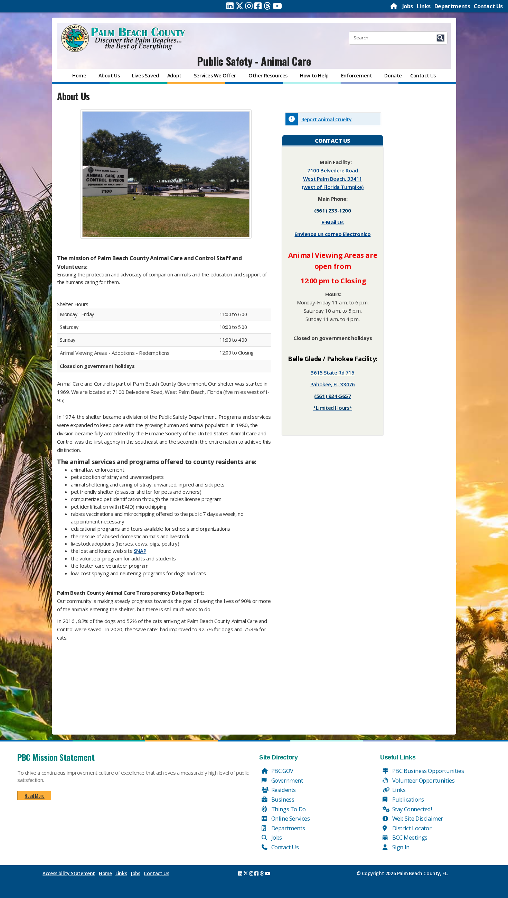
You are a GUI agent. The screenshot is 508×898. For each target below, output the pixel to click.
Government (286, 780)
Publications (407, 799)
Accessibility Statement (69, 873)
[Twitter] (239, 5)
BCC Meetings (409, 837)
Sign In (400, 847)
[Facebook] (258, 5)
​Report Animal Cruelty (326, 119)
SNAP (140, 550)
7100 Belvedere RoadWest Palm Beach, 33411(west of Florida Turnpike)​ (333, 178)
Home (105, 873)
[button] (440, 38)
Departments (452, 6)
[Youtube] (277, 5)
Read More (34, 795)
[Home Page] (394, 6)
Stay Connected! (411, 809)
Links (424, 6)
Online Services (290, 818)
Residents (283, 790)
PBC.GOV (281, 771)
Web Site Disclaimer (417, 818)
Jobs (407, 6)
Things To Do (288, 809)
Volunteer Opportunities (422, 780)
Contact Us (488, 6)
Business (282, 799)
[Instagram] (249, 5)
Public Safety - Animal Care (254, 61)
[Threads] (267, 5)
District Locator (411, 828)
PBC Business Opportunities (427, 771)
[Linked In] (230, 5)
